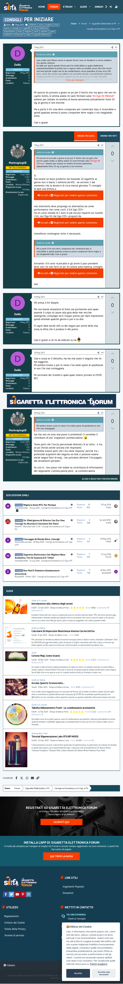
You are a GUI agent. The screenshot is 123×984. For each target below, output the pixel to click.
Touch (34, 687)
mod (36, 31)
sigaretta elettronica (41, 34)
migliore (28, 31)
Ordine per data (85, 136)
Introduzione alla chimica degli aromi (52, 603)
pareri (52, 31)
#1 (116, 47)
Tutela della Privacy (15, 929)
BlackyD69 (19, 576)
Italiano (10, 965)
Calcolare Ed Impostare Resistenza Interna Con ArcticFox (63, 631)
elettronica (43, 28)
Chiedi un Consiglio (77, 918)
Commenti (87, 740)
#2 (102, 145)
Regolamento (11, 916)
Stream (67, 6)
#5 (102, 413)
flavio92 (18, 526)
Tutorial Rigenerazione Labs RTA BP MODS (55, 736)
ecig (34, 28)
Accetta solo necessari (104, 973)
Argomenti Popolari (73, 886)
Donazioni (68, 893)
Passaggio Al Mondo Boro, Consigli (41, 539)
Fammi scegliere (98, 964)
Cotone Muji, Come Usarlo (46, 655)
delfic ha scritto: (44, 152)
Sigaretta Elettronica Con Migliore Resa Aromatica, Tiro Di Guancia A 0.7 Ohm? (40, 556)
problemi (8, 34)
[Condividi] (117, 600)
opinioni (44, 31)
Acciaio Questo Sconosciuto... (48, 683)
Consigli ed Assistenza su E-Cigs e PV (56, 508)
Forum (54, 6)
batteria (49, 25)
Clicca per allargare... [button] (76, 80)
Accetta (78, 973)
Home (41, 6)
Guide (83, 6)
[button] (75, 7)
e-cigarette (25, 28)
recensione (19, 34)
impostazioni (9, 31)
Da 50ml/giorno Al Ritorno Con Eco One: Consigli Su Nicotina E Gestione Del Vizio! (40, 522)
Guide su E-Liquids (39, 600)
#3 (102, 297)
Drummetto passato (23, 542)
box (56, 25)
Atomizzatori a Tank (39, 733)
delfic (8, 25)
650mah (32, 25)
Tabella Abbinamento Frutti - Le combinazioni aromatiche (63, 707)
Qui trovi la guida (61, 856)
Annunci (100, 6)
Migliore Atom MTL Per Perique (39, 504)
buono (7, 28)
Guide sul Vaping (38, 628)
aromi (41, 25)
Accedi (44, 195)
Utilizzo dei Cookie (14, 922)
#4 (102, 352)
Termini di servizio (14, 935)
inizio (20, 31)
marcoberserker (21, 508)
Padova (26, 83)
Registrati (59, 195)
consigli (15, 28)
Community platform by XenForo (32, 975)
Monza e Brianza (23, 184)
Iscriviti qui (61, 822)
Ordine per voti (108, 136)
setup (28, 34)
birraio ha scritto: (44, 54)
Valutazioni (36, 610)
